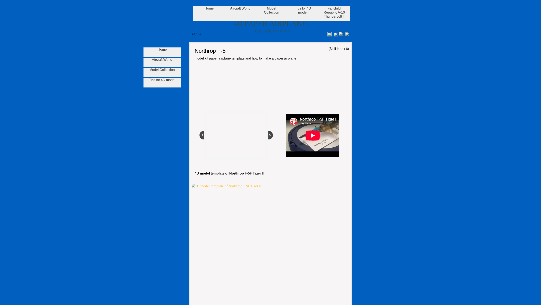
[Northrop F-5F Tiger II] (219, 87)
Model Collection (162, 70)
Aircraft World (162, 59)
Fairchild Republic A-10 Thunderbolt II (334, 12)
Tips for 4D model (162, 80)
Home (162, 49)
